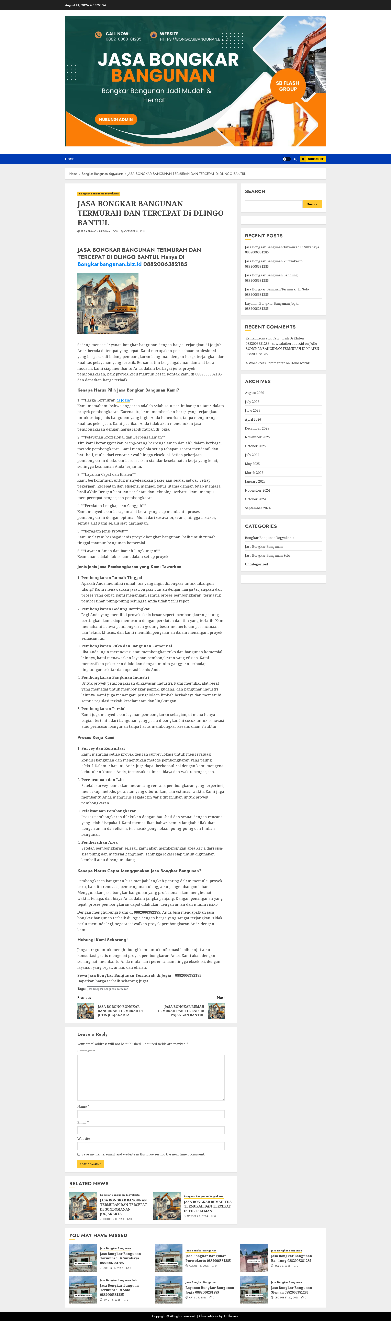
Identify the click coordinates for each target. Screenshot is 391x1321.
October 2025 (255, 446)
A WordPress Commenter (265, 363)
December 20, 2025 (287, 1297)
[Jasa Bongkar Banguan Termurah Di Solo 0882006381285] (83, 1290)
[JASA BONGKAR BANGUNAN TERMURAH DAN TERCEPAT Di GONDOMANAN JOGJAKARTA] (83, 1206)
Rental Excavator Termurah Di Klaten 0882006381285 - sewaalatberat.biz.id (275, 341)
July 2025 (252, 455)
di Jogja (123, 400)
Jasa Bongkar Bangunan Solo (267, 555)
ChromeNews (208, 1316)
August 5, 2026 (113, 1268)
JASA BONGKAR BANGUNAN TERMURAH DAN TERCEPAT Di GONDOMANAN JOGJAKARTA (123, 1207)
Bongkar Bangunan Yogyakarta (99, 193)
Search (255, 191)
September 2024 (257, 508)
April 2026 (253, 419)
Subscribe (316, 159)
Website (83, 1138)
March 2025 (254, 472)
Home (69, 159)
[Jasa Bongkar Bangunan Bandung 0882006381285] (254, 1258)
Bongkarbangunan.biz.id (109, 264)
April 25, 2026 (198, 1297)
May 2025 (252, 463)
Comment (86, 1051)
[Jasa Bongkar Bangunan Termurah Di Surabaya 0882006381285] (83, 1258)
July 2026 (252, 401)
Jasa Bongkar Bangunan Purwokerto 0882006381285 (208, 1258)
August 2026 (254, 393)
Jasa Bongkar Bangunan (264, 546)
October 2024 (255, 499)
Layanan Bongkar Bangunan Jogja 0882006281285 (210, 1289)
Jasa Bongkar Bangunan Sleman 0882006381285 (291, 1289)
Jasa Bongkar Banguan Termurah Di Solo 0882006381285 (119, 1290)
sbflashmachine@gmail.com (99, 231)
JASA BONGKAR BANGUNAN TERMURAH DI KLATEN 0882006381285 (282, 348)
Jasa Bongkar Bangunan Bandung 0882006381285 (291, 1258)
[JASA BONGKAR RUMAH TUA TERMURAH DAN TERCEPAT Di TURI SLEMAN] (167, 1206)
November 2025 (257, 437)
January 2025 (255, 481)
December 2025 (257, 428)
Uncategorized (256, 564)
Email (83, 1122)
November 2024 (257, 490)
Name (83, 1106)
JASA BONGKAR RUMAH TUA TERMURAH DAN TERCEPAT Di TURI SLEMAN (208, 1206)
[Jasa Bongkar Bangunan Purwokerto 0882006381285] (168, 1258)
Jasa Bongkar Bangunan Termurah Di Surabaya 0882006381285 (120, 1258)
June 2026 (252, 410)
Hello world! (300, 363)
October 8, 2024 (134, 231)
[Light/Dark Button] (287, 159)
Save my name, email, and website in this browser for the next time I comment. (143, 1154)
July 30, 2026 (283, 1266)
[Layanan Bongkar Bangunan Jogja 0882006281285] (168, 1290)
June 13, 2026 (112, 1300)
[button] (295, 159)
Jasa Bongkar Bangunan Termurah (108, 989)
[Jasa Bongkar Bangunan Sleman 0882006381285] (254, 1290)
